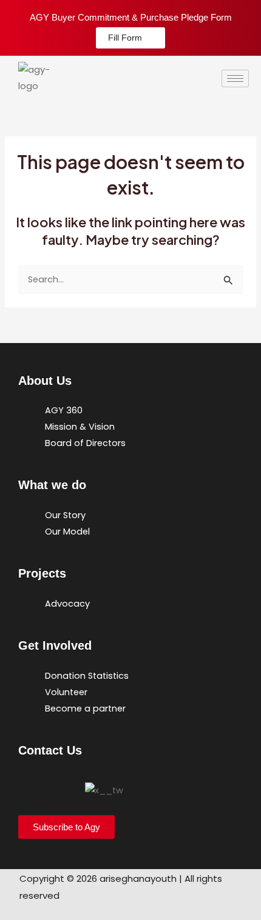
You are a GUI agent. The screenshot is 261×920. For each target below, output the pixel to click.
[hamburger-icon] (235, 78)
